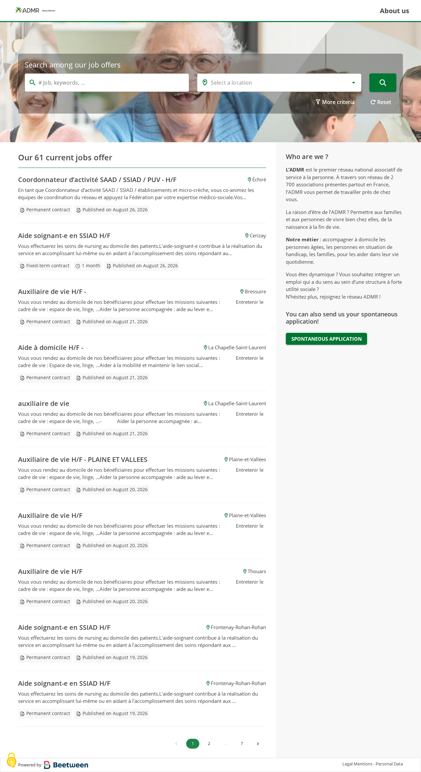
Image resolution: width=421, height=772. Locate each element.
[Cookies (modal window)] (11, 760)
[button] (354, 83)
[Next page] (257, 744)
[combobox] (279, 82)
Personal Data (389, 764)
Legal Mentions (357, 764)
